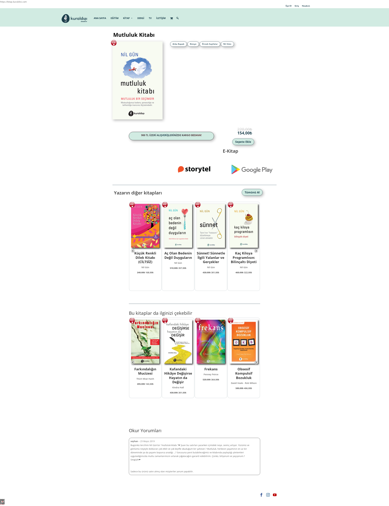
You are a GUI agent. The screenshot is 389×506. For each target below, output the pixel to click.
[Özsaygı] (244, 342)
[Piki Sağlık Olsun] (244, 226)
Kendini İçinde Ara (211, 371)
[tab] (178, 44)
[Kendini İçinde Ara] (211, 342)
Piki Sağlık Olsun (244, 253)
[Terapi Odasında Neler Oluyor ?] (145, 342)
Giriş (297, 6)
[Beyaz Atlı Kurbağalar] (178, 342)
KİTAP (126, 18)
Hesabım (306, 6)
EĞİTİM (115, 18)
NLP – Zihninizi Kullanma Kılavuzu (178, 257)
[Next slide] (256, 251)
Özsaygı (243, 369)
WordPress (160, 494)
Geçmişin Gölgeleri (145, 255)
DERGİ (140, 18)
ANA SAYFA (100, 18)
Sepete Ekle (243, 142)
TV (150, 18)
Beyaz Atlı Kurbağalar (178, 371)
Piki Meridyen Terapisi (211, 255)
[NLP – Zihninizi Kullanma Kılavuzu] (178, 226)
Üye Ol (289, 6)
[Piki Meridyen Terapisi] (211, 226)
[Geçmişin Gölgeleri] (145, 226)
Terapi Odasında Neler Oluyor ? (145, 371)
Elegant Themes (120, 494)
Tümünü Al (252, 192)
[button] (177, 18)
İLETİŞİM (161, 18)
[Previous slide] (133, 251)
